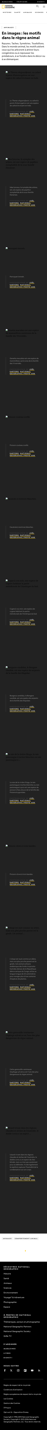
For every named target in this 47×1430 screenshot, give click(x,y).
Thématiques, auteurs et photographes (22, 1322)
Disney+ (41, 1)
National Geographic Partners (17, 1326)
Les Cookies (8, 1399)
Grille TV (8, 1336)
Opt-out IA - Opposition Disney (16, 1412)
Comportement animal (26, 1238)
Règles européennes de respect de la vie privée (22, 1394)
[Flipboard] (26, 1371)
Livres (7, 1353)
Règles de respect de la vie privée (17, 1385)
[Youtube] (33, 1371)
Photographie (10, 1302)
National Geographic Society (17, 1331)
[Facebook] (6, 1371)
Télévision (22, 1)
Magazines (7, 1)
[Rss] (40, 1371)
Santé (17, 12)
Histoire (7, 12)
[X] (12, 1371)
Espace (7, 1307)
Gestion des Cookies (12, 1403)
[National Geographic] (3, 6)
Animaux (27, 12)
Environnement (11, 1292)
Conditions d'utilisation (13, 1390)
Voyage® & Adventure (14, 1297)
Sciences (39, 12)
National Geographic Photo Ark (22, 115)
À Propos (7, 1408)
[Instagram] (19, 1371)
